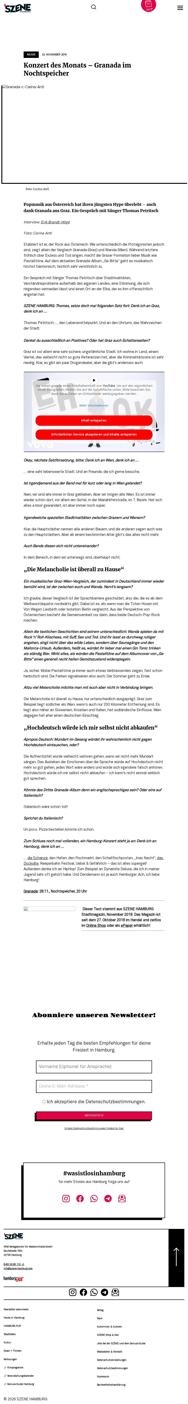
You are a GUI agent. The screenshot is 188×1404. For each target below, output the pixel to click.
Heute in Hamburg (14, 1318)
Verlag (100, 1310)
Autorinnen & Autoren (109, 1327)
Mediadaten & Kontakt (109, 1352)
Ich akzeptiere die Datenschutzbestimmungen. (95, 1102)
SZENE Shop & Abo (108, 1335)
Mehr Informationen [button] (94, 405)
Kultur (7, 1343)
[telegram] (108, 1199)
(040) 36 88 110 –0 (14, 1265)
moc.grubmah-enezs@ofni (18, 1269)
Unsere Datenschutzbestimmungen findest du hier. (94, 1128)
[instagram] (66, 1199)
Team (99, 1319)
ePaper (127, 925)
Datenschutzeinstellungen (112, 1360)
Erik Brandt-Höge (55, 222)
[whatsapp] (94, 1199)
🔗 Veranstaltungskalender (19, 1376)
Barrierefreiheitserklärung (111, 1385)
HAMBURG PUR (12, 1326)
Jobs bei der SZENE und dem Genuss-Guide (121, 1344)
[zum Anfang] (176, 1257)
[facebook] (80, 1199)
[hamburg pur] (13, 1280)
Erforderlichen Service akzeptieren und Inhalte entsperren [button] (94, 434)
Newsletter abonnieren (16, 1310)
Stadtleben (10, 1334)
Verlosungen (10, 1360)
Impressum (103, 1377)
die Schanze (38, 858)
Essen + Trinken (13, 1351)
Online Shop (96, 925)
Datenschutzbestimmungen (112, 1368)
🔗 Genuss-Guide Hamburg (19, 1384)
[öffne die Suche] (93, 8)
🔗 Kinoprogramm (13, 1368)
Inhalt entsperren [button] (94, 420)
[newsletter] (122, 1199)
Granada (31, 891)
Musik (31, 55)
